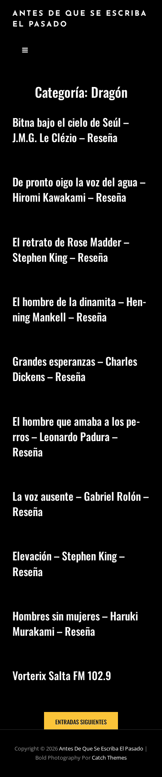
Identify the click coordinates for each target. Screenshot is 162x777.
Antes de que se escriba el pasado (101, 748)
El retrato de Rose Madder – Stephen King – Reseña (70, 249)
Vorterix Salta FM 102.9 (61, 675)
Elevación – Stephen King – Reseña (68, 563)
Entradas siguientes (81, 721)
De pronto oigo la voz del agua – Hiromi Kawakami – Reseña (78, 189)
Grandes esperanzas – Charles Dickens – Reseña (74, 368)
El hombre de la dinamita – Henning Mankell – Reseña (79, 309)
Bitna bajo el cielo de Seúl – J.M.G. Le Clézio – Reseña (70, 129)
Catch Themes (109, 757)
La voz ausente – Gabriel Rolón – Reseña (80, 503)
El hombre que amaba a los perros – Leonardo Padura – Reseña (76, 436)
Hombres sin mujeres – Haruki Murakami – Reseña (75, 623)
